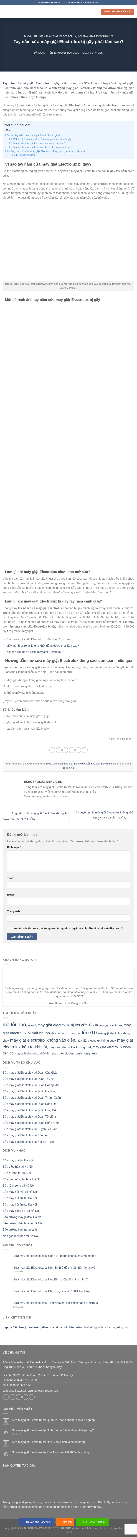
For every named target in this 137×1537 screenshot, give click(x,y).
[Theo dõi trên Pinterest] (32, 1397)
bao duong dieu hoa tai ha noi (47, 1327)
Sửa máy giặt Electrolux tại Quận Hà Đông (30, 1091)
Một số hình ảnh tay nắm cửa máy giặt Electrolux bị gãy (42, 139)
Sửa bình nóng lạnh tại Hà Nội (22, 1179)
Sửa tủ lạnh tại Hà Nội (17, 1173)
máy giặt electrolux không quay (96, 1040)
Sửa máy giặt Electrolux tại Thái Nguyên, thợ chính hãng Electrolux (55, 1302)
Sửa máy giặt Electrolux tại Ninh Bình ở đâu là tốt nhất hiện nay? (54, 1267)
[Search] (97, 11)
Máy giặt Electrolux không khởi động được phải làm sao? (42, 645)
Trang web (13, 911)
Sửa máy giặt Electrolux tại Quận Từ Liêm (29, 1116)
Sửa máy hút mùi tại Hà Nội (20, 1191)
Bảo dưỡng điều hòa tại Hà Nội (22, 1223)
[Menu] (5, 11)
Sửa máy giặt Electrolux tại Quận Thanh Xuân (32, 1097)
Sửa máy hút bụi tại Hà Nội (20, 1198)
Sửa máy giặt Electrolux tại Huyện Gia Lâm (30, 1129)
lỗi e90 (31, 1025)
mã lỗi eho (14, 1024)
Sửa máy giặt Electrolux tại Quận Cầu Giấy (30, 1072)
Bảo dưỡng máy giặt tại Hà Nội (22, 1217)
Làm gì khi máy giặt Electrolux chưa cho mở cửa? (39, 143)
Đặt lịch (67, 1521)
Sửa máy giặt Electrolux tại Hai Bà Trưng (29, 1141)
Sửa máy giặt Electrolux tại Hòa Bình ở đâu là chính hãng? (50, 1279)
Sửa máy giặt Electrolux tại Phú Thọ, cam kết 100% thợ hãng (51, 1291)
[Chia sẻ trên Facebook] (59, 750)
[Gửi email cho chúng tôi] (25, 1397)
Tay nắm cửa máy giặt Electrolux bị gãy (31, 83)
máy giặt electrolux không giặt (70, 1047)
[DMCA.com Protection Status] (29, 1486)
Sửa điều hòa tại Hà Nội (18, 1166)
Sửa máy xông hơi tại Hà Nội (21, 1210)
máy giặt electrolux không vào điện (42, 1040)
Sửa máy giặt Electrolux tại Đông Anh (26, 1135)
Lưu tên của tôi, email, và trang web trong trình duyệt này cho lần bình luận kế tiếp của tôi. (68, 928)
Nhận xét (18, 1271)
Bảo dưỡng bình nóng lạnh (20, 1229)
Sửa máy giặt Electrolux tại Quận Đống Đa (30, 1103)
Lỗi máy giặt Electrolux (95, 36)
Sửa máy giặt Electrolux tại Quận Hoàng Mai (31, 1085)
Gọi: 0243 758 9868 (94, 1521)
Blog (27, 36)
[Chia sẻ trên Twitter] (65, 750)
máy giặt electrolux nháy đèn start (36, 1053)
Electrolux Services (88, 52)
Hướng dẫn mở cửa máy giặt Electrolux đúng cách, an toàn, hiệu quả (46, 151)
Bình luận (14, 847)
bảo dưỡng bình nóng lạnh (78, 1053)
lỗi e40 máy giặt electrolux (105, 1025)
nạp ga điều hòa (13, 1327)
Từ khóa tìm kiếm (26, 155)
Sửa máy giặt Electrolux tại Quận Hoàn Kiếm (31, 1122)
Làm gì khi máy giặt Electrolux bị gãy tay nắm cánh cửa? (42, 147)
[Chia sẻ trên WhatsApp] (52, 750)
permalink (68, 767)
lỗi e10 (89, 1032)
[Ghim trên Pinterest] (78, 750)
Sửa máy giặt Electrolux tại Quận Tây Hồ (28, 1078)
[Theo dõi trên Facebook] (6, 1397)
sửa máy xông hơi (116, 1327)
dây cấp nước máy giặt (65, 1033)
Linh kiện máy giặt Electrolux (54, 36)
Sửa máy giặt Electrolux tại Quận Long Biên (30, 1110)
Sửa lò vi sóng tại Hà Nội (18, 1185)
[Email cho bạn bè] (72, 750)
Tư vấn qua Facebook (38, 1521)
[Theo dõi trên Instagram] (12, 1397)
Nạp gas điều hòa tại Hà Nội (21, 1236)
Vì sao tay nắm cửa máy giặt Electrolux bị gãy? (33, 135)
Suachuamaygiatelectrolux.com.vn (36, 1390)
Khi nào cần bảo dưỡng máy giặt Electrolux (33, 651)
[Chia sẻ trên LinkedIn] (85, 750)
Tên (10, 878)
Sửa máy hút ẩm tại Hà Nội (20, 1204)
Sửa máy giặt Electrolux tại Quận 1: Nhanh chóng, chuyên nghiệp (54, 1255)
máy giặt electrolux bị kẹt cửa (62, 1025)
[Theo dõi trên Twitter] (19, 1397)
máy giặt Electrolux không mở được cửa (45, 639)
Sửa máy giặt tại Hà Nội (18, 1160)
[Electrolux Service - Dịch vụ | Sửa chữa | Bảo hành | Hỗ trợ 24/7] (68, 11)
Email (11, 894)
